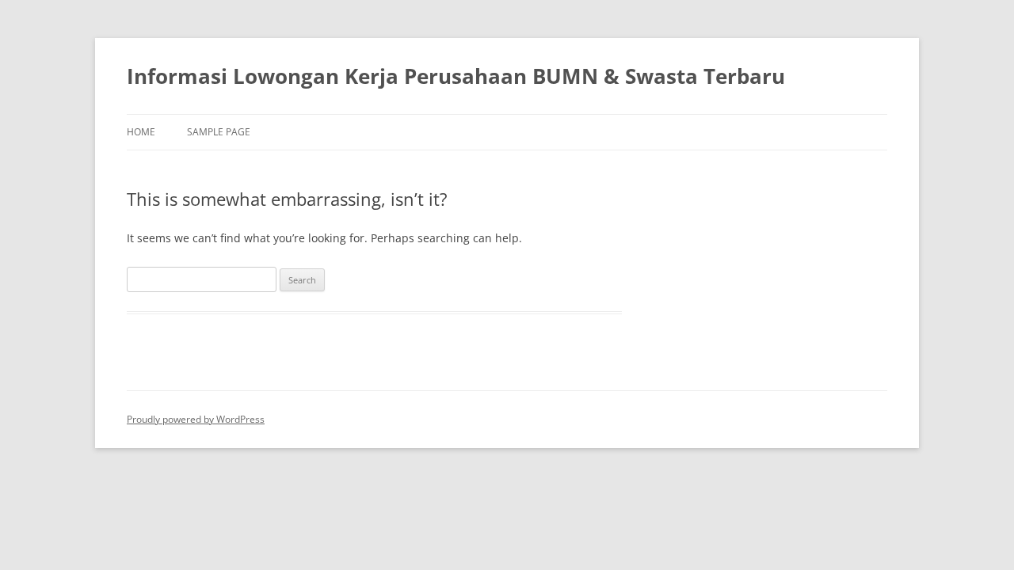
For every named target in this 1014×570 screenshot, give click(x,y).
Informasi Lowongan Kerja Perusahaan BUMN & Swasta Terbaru (456, 76)
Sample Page (218, 132)
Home (141, 132)
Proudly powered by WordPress (196, 419)
